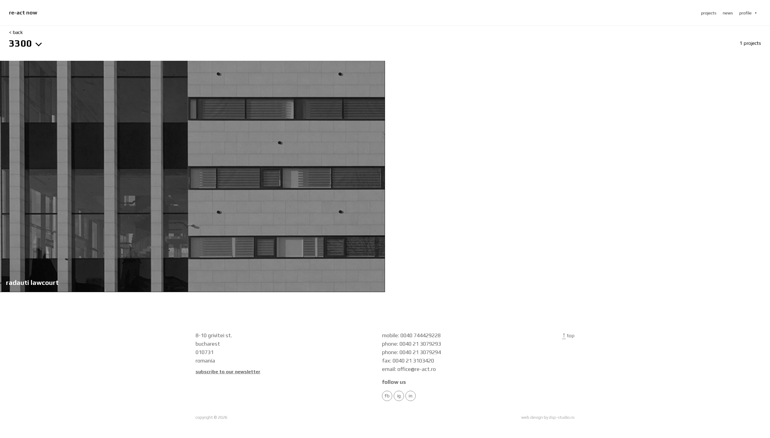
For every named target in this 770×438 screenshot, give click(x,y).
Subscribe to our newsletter (228, 371)
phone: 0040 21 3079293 (411, 344)
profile (745, 13)
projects (708, 13)
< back (16, 32)
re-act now (23, 12)
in (410, 395)
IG (399, 395)
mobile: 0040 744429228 (411, 335)
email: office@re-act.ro (409, 369)
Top (568, 335)
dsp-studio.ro (561, 417)
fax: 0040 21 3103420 (408, 360)
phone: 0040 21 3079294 (411, 352)
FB (387, 395)
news (728, 13)
